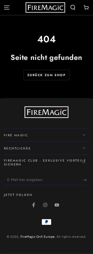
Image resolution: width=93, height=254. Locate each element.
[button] (73, 7)
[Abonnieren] (86, 180)
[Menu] (6, 7)
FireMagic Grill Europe (37, 237)
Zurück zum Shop (46, 75)
